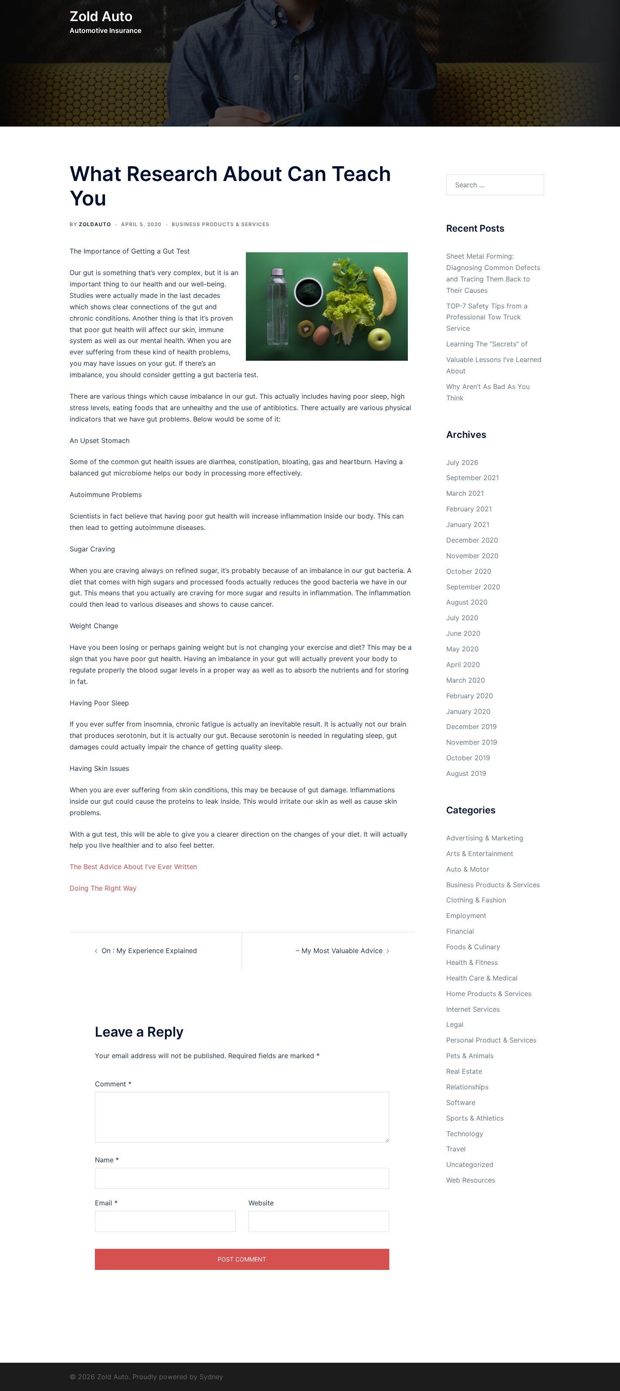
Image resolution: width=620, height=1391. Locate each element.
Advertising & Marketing (484, 838)
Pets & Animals (469, 1055)
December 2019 (471, 726)
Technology (464, 1133)
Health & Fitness (472, 962)
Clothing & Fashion (476, 900)
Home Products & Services (488, 993)
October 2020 (468, 571)
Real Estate (464, 1071)
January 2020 (468, 711)
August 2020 (467, 602)
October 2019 (468, 758)
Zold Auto (101, 16)
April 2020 (463, 664)
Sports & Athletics (475, 1118)
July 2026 (462, 462)
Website (261, 1203)
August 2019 (466, 773)
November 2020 (472, 555)
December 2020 (472, 540)
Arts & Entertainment (479, 853)
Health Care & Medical (482, 978)
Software (460, 1102)
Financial (460, 931)
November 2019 (471, 742)
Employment (466, 915)
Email (106, 1203)
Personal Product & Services (491, 1040)
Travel (456, 1149)
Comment (113, 1084)
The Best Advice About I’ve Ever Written (133, 866)
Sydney (211, 1376)
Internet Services (473, 1009)
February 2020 (469, 695)
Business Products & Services (221, 224)
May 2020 (462, 649)
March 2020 (465, 680)
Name (107, 1160)
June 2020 (463, 633)
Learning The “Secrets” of (487, 344)
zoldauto (95, 224)
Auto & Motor (467, 869)
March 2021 (465, 493)
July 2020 (462, 617)
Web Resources (470, 1180)
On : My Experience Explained (149, 950)
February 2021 (469, 509)
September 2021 (472, 477)
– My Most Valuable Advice (339, 950)
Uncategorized (469, 1164)
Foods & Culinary (473, 947)
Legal (455, 1024)
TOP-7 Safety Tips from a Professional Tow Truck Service (487, 317)
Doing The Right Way (103, 888)
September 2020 (473, 587)
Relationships (467, 1087)
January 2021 (467, 524)
